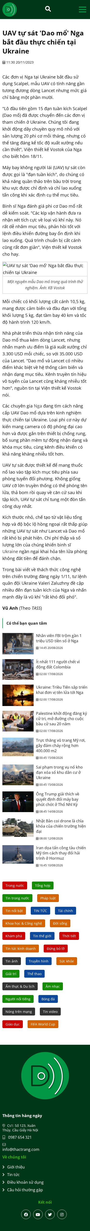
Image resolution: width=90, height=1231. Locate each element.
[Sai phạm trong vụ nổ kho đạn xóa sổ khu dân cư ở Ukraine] (18, 775)
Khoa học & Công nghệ (24, 923)
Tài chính (65, 910)
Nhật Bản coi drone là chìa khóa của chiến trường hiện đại (61, 826)
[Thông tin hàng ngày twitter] (50, 1214)
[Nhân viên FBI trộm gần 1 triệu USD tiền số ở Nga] (18, 643)
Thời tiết (69, 936)
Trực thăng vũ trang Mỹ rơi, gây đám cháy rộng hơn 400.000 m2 (60, 745)
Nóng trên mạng (19, 1011)
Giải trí (11, 973)
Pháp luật (48, 898)
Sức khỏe (67, 961)
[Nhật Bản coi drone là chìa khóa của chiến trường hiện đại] (18, 827)
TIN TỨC (40, 910)
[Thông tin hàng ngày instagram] (62, 1214)
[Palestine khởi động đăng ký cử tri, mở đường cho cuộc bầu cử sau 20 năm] (18, 721)
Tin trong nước (17, 898)
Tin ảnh (12, 961)
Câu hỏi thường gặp (25, 1189)
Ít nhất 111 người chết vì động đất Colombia (58, 664)
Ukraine (10, 551)
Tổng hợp (42, 885)
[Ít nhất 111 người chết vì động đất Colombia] (18, 669)
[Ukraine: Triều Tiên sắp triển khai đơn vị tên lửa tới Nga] (18, 695)
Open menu (82, 9)
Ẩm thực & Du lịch (20, 986)
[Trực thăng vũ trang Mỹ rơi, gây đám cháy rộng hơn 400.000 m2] (18, 747)
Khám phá (14, 936)
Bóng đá (48, 999)
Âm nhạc (53, 986)
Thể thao (34, 973)
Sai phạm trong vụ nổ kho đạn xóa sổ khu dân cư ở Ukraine (59, 772)
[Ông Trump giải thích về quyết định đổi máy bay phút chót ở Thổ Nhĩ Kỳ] (18, 801)
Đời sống (60, 923)
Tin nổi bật (14, 910)
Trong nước (15, 885)
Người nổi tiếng (18, 999)
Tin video (50, 1011)
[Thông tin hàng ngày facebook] (26, 1214)
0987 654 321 (19, 1137)
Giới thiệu (16, 1167)
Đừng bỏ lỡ (56, 948)
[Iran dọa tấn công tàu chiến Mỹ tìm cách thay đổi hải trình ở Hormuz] (18, 854)
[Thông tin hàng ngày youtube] (38, 1214)
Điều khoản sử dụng (25, 1182)
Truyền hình (38, 961)
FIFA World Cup (43, 1024)
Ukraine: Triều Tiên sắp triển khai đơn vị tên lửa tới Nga (61, 690)
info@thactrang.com (20, 1149)
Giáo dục (13, 1024)
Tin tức (13, 1174)
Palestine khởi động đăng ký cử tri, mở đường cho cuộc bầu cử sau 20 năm (61, 718)
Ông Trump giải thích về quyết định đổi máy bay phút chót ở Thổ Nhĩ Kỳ (57, 799)
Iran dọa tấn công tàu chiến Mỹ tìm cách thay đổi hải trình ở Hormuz (61, 853)
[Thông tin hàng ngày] (14, 9)
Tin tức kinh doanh (21, 948)
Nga (38, 406)
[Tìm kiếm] (48, 9)
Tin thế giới (42, 936)
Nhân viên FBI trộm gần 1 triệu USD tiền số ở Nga (59, 638)
